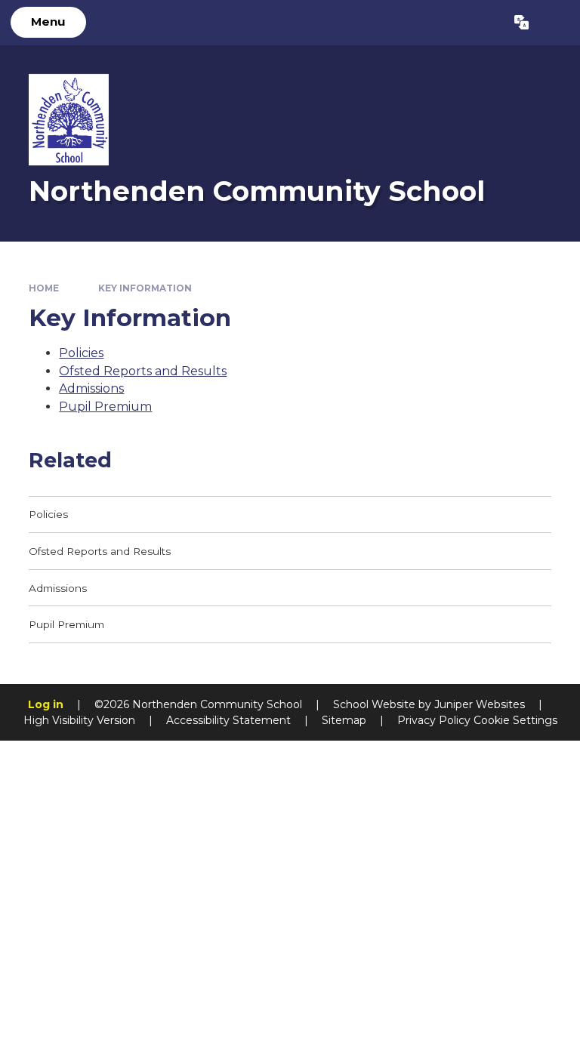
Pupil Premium (105, 406)
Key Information (145, 288)
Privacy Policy (433, 720)
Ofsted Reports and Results (143, 371)
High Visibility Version (79, 720)
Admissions (91, 388)
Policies (81, 353)
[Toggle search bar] (554, 22)
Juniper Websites (479, 704)
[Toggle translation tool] (521, 22)
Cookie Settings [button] (515, 720)
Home (44, 288)
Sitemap (344, 720)
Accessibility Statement (228, 720)
